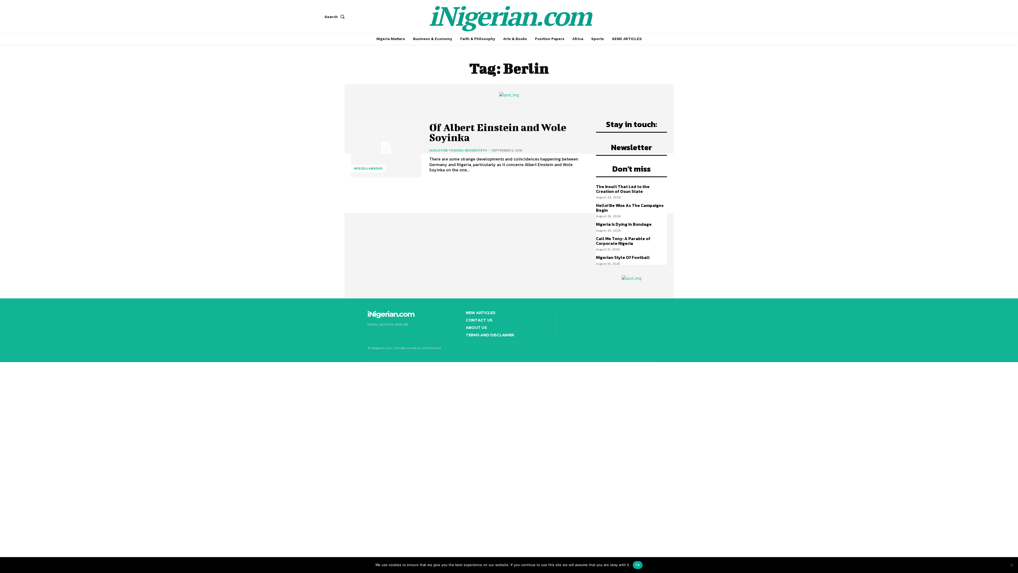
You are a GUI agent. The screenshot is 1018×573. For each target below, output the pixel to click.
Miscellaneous (368, 168)
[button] (335, 16)
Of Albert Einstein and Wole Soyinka (497, 132)
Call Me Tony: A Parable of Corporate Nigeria (623, 240)
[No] (1011, 565)
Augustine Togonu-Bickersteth (458, 150)
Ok (637, 565)
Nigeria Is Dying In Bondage (624, 224)
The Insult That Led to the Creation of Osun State (623, 188)
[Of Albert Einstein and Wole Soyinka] (386, 147)
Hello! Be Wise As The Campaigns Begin (630, 207)
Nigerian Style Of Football (623, 257)
